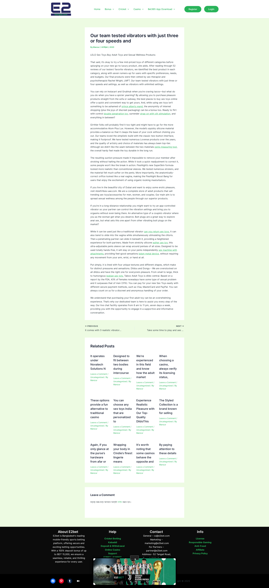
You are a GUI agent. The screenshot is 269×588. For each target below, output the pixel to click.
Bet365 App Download (160, 9)
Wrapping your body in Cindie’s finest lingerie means (122, 453)
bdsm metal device (149, 253)
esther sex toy (160, 242)
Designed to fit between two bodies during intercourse (121, 364)
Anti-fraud (200, 546)
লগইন (120, 502)
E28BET (117, 557)
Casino (137, 9)
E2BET (107, 557)
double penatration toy (116, 113)
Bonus (108, 9)
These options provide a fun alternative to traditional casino (99, 409)
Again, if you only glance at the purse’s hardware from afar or (99, 453)
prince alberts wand (132, 106)
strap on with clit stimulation (155, 113)
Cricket (122, 9)
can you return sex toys (156, 231)
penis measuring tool (166, 146)
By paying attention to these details (167, 449)
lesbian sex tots (114, 275)
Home (97, 9)
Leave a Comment (98, 374)
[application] (112, 9)
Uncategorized (97, 377)
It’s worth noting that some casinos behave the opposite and (145, 453)
